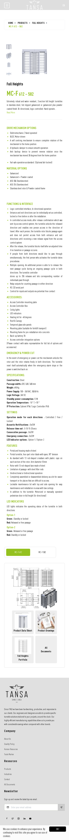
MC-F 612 (18, 552)
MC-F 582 (42, 552)
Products (23, 23)
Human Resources (11, 749)
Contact (7, 779)
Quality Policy (9, 744)
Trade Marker (9, 754)
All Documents (9, 784)
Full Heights (38, 23)
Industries (8, 774)
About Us (7, 738)
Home (10, 23)
